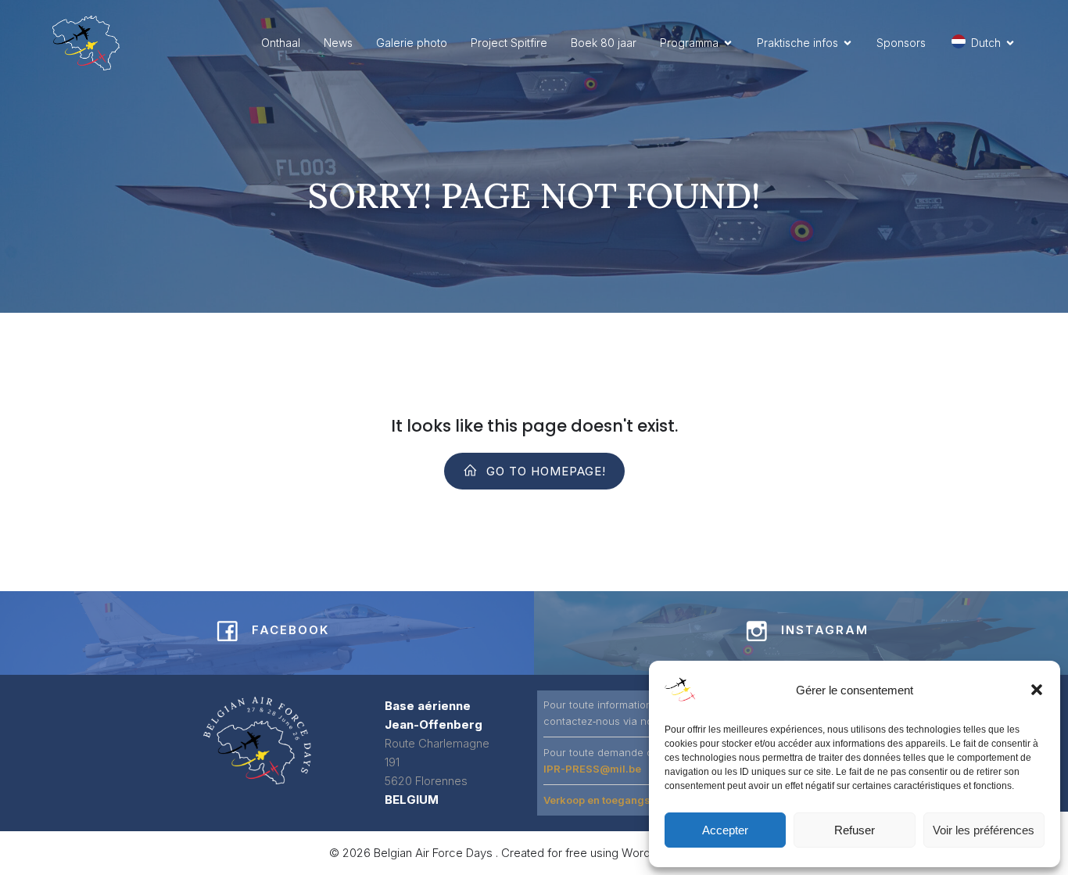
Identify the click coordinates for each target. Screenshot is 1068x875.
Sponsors (901, 42)
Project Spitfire (509, 42)
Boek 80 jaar (603, 42)
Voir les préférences (983, 830)
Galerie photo (411, 42)
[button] (1037, 689)
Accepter (725, 830)
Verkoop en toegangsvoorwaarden (630, 800)
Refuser (854, 830)
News (338, 42)
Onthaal (280, 42)
